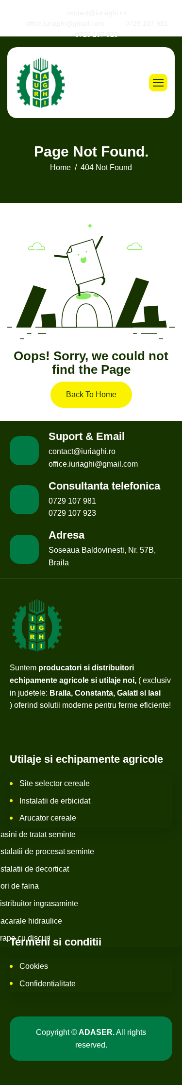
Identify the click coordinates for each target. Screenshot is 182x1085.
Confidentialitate (47, 984)
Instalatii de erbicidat (54, 801)
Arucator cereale (47, 818)
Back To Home (91, 394)
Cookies (33, 966)
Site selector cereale (54, 783)
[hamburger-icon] (158, 82)
